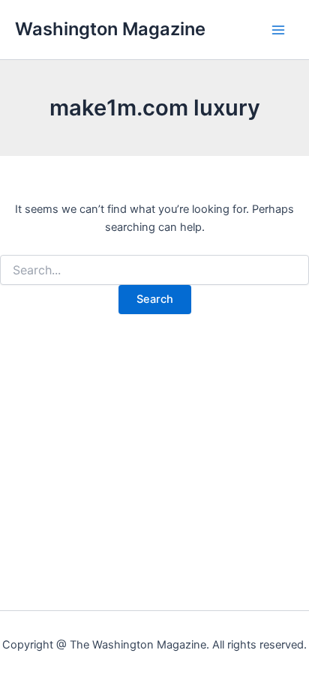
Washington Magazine (110, 29)
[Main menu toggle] (278, 30)
